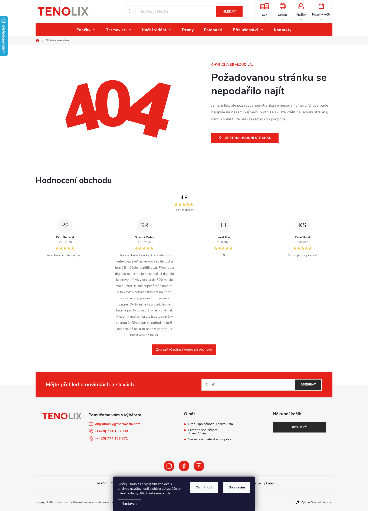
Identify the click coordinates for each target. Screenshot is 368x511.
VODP (101, 483)
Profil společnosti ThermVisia (210, 424)
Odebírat (308, 385)
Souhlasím (237, 487)
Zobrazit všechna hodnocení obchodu (184, 349)
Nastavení (129, 503)
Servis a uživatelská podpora (209, 439)
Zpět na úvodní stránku (248, 138)
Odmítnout (204, 487)
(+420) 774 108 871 (111, 438)
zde (167, 493)
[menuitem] (86, 29)
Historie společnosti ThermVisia (203, 432)
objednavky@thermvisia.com (117, 424)
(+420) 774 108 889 (111, 431)
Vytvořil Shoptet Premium (316, 502)
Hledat (229, 11)
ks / (299, 427)
